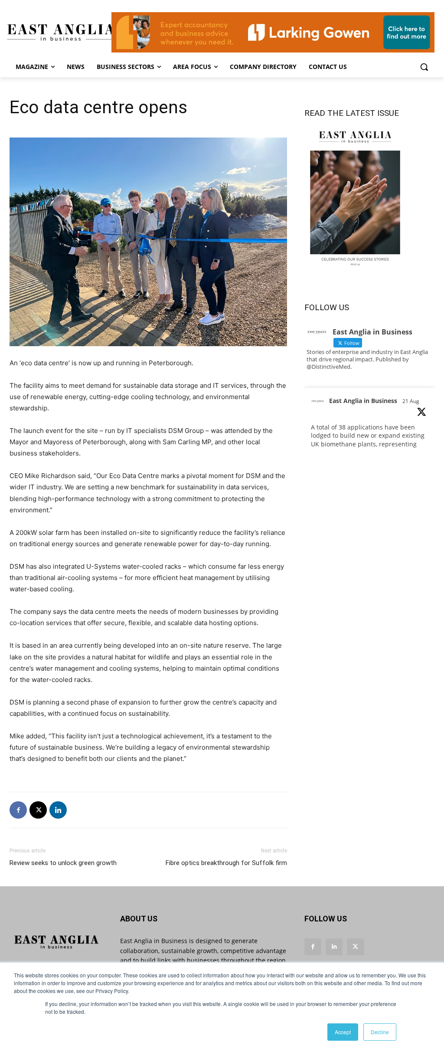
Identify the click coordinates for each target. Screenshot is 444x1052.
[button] (424, 66)
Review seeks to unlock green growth (63, 863)
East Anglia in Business (363, 401)
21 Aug (410, 401)
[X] (38, 810)
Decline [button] (380, 1032)
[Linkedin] (58, 810)
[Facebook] (18, 810)
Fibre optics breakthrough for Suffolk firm (226, 863)
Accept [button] (343, 1032)
